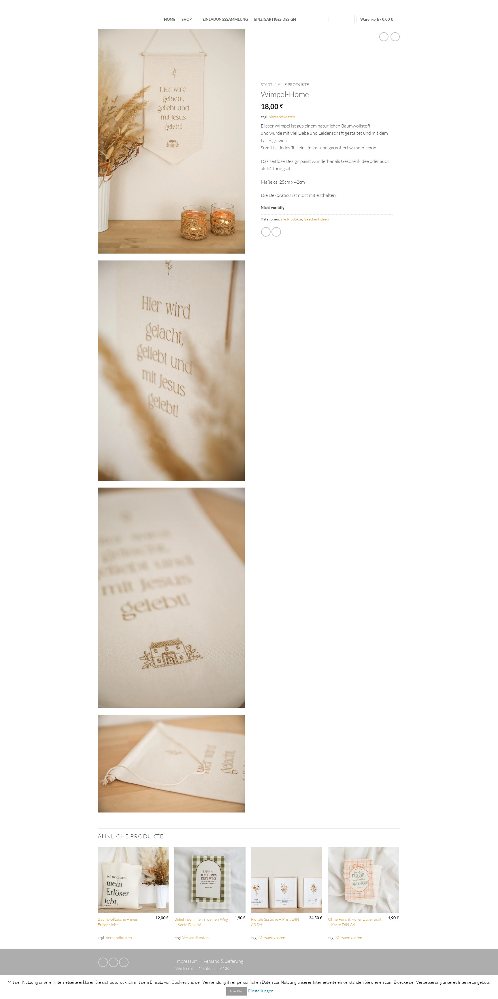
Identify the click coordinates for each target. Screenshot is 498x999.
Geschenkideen (316, 219)
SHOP (187, 19)
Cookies (207, 968)
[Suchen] (324, 19)
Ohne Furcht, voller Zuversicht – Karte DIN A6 (355, 922)
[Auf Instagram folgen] (103, 962)
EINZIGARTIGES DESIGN (275, 19)
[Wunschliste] (347, 19)
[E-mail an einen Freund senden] (266, 232)
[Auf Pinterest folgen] (124, 962)
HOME (169, 19)
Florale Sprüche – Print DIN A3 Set (275, 922)
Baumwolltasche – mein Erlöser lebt (118, 922)
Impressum (187, 961)
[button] (335, 19)
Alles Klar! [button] (237, 991)
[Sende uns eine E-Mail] (113, 962)
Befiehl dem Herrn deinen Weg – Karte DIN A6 (201, 922)
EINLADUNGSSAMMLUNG (225, 19)
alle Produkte (293, 84)
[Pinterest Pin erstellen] (276, 232)
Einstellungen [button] (260, 991)
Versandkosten (282, 116)
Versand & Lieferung (223, 961)
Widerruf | (187, 968)
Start (266, 84)
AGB (224, 968)
